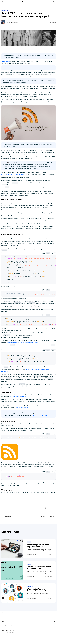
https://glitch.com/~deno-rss (38, 415)
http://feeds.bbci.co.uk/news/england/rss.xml (12, 174)
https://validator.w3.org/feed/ (17, 396)
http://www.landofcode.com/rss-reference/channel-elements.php (22, 342)
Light (44, 253)
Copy (53, 253)
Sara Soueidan (5, 61)
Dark (48, 253)
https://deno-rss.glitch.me (22, 407)
